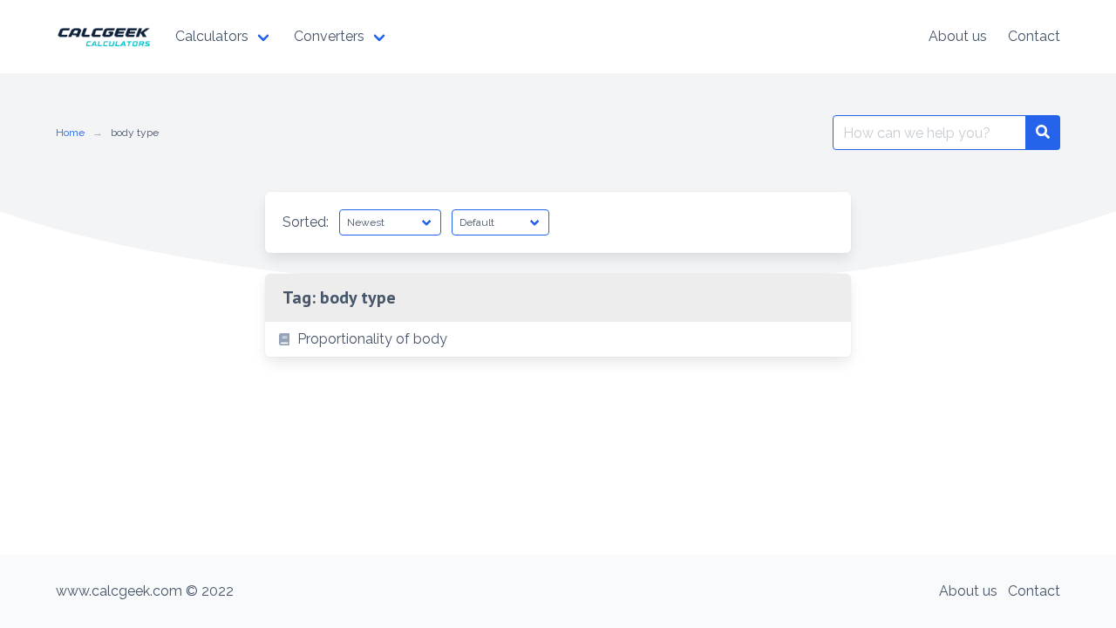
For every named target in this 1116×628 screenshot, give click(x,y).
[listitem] (558, 339)
